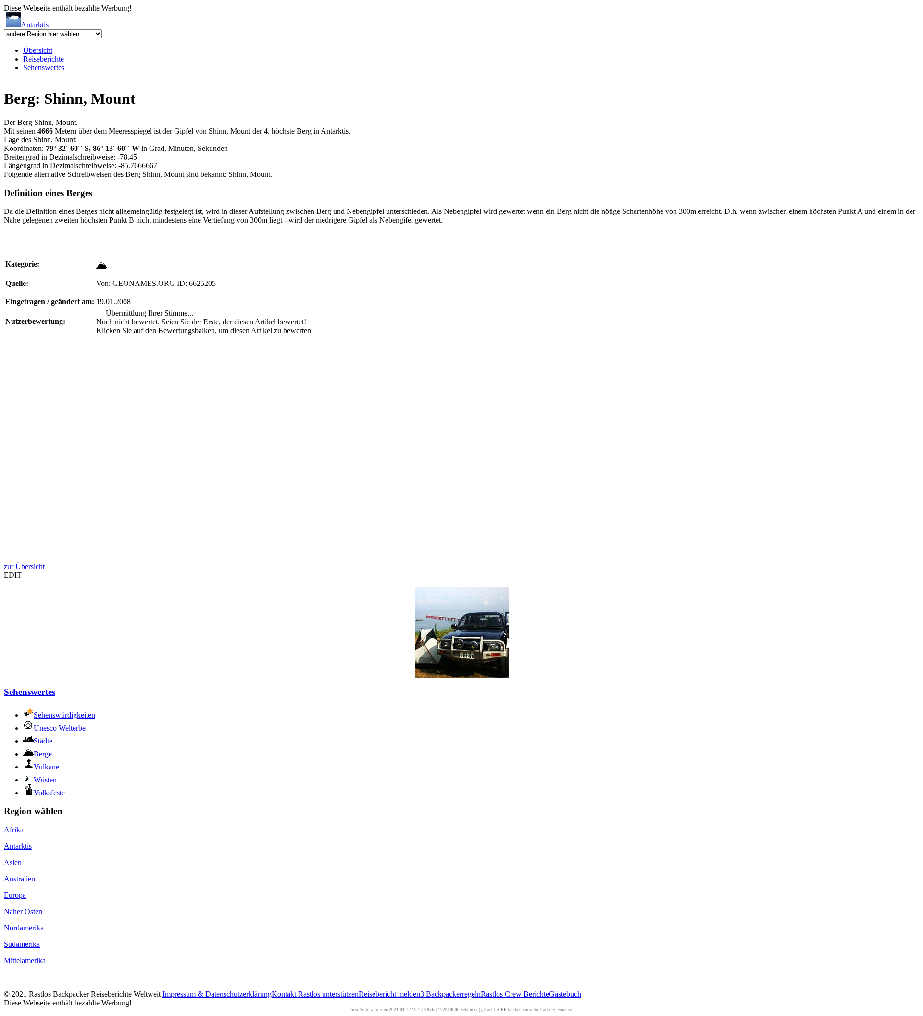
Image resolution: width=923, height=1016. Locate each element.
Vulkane (46, 767)
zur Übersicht (24, 566)
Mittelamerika (25, 960)
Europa (15, 895)
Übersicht (37, 50)
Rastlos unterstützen (328, 994)
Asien (13, 862)
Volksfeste (49, 793)
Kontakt (285, 994)
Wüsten (45, 780)
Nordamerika (24, 928)
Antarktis (35, 25)
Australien (19, 879)
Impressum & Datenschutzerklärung (217, 994)
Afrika (14, 830)
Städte (43, 741)
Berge (43, 754)
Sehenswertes (43, 67)
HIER (501, 1009)
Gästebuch (565, 994)
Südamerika (22, 944)
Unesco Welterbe (60, 728)
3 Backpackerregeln (450, 994)
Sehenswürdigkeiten (64, 715)
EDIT (13, 575)
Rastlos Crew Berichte (515, 994)
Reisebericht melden (389, 994)
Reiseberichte (43, 59)
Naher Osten (23, 911)
